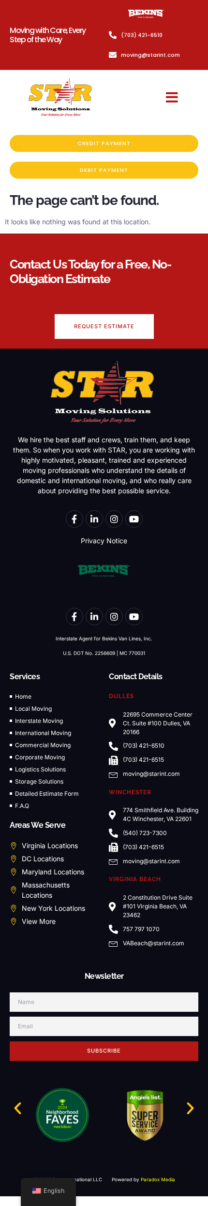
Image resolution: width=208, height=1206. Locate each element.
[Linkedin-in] (94, 519)
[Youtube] (134, 519)
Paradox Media (158, 1179)
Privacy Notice (104, 540)
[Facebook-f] (74, 519)
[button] (172, 97)
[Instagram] (114, 519)
